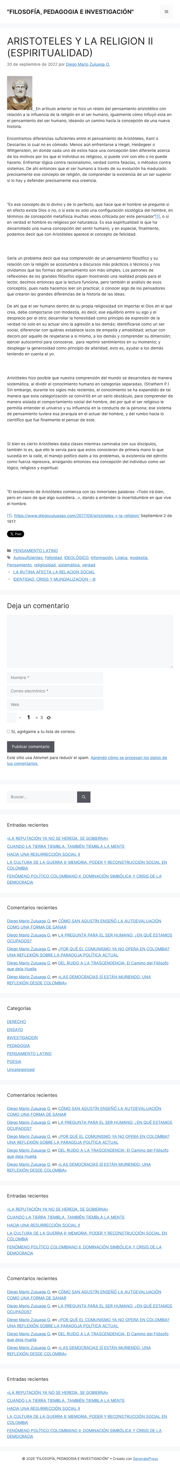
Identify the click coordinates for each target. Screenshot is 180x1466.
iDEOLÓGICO (76, 557)
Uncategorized (21, 1069)
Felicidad (53, 557)
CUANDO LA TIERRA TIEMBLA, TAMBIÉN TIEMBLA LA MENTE (66, 846)
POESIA (14, 1061)
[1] (157, 216)
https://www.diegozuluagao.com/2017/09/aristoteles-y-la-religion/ (76, 515)
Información (102, 557)
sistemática (69, 565)
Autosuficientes (28, 557)
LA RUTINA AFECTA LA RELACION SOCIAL (54, 572)
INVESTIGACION (22, 1037)
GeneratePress (145, 1458)
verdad (88, 565)
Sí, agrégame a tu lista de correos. (43, 731)
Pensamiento (19, 565)
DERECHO (16, 1021)
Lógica (121, 557)
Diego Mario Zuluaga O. (29, 921)
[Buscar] (83, 797)
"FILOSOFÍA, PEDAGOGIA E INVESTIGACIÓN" (70, 11)
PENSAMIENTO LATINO (35, 550)
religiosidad (45, 565)
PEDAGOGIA (18, 1045)
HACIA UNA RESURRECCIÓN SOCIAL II (43, 854)
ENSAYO (15, 1029)
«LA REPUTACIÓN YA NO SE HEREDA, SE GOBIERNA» (57, 838)
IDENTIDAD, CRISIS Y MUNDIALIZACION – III (54, 579)
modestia (138, 557)
